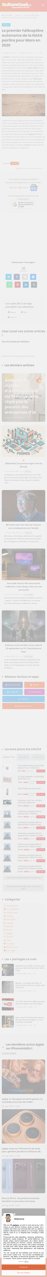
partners (16, 1225)
